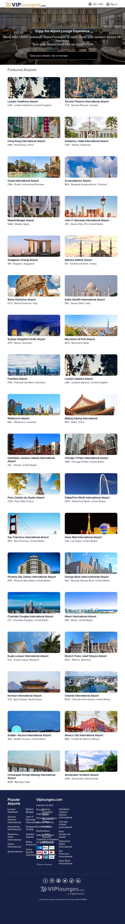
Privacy (40, 809)
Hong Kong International (14, 828)
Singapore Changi (31, 828)
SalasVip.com (47, 842)
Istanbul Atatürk (30, 836)
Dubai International (14, 845)
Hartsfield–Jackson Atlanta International (65, 813)
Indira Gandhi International (32, 852)
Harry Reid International (65, 862)
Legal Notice (43, 813)
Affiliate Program (45, 835)
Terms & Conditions (46, 818)
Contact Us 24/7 (44, 805)
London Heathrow (13, 811)
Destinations (43, 830)
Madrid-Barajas (30, 811)
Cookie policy (43, 826)
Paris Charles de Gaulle (64, 834)
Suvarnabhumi (15, 851)
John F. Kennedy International (32, 819)
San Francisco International (65, 854)
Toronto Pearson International (14, 819)
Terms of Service (45, 822)
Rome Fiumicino (31, 843)
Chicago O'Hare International (65, 824)
